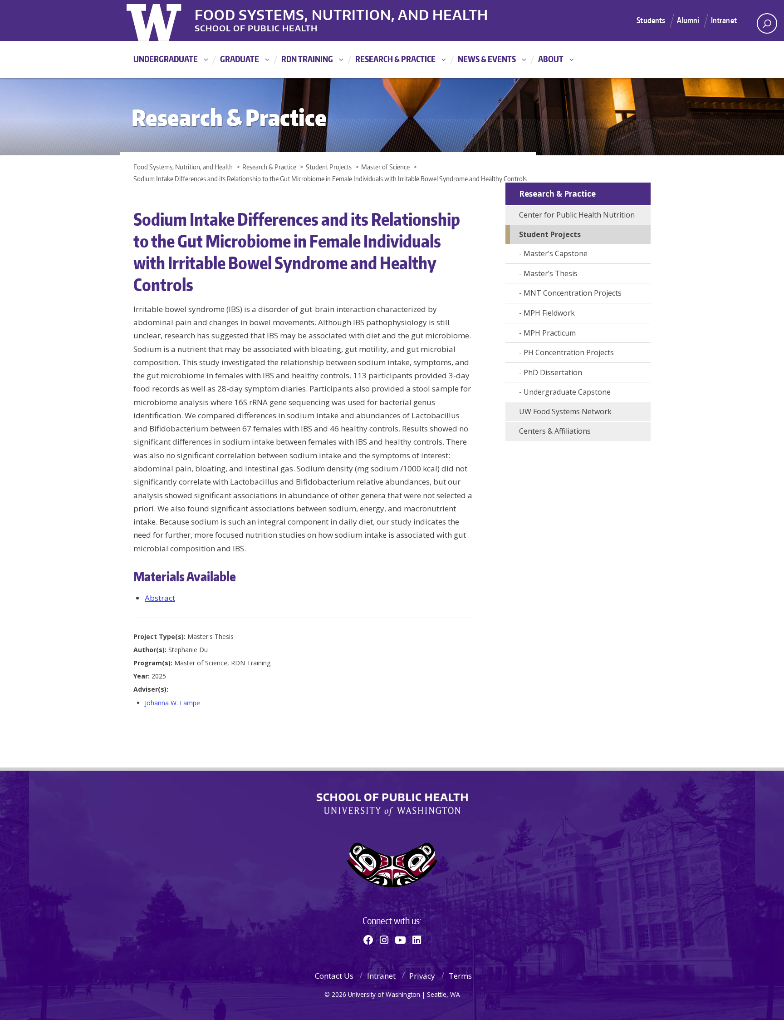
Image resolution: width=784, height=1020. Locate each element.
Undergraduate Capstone (567, 392)
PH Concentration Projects (569, 352)
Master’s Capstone (556, 253)
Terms (460, 975)
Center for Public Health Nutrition (577, 215)
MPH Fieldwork (549, 313)
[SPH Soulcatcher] (392, 864)
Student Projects (550, 234)
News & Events (487, 59)
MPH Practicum (550, 333)
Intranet (724, 20)
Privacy (422, 975)
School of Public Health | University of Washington (392, 804)
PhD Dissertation (553, 372)
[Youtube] (400, 939)
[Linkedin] (416, 939)
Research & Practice (395, 59)
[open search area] (767, 23)
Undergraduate (165, 59)
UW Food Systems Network (565, 411)
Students (651, 20)
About (551, 59)
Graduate (239, 59)
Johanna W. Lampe (172, 702)
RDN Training (307, 59)
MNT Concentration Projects (573, 293)
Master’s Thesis (551, 273)
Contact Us (334, 975)
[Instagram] (384, 939)
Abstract (160, 598)
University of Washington (164, 20)
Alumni (688, 20)
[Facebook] (368, 939)
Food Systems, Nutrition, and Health (341, 13)
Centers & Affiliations (555, 431)
